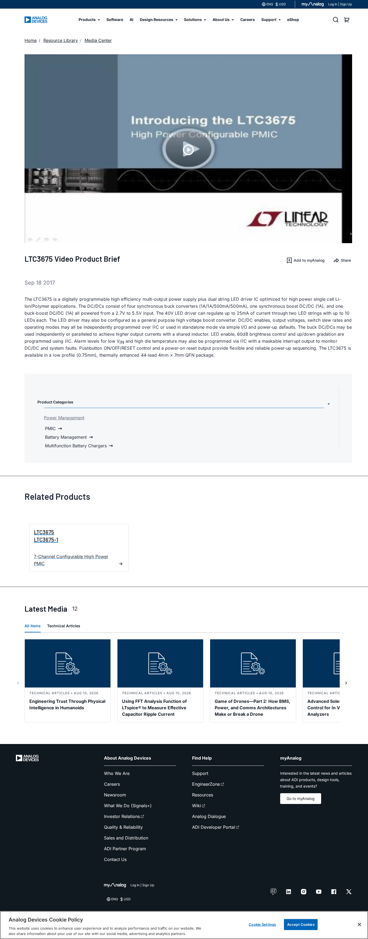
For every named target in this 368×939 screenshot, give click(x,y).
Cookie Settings (262, 924)
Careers (112, 784)
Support (200, 773)
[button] (305, 260)
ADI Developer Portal (213, 827)
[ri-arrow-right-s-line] (346, 683)
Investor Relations (122, 816)
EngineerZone (206, 784)
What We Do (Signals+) (128, 805)
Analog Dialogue (209, 816)
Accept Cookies (301, 924)
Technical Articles (63, 625)
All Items (33, 625)
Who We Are (117, 773)
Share (346, 260)
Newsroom (115, 795)
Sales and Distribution (126, 838)
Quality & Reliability (123, 827)
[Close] (359, 924)
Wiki (196, 805)
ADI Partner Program (125, 848)
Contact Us (115, 859)
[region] (184, 925)
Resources (202, 795)
